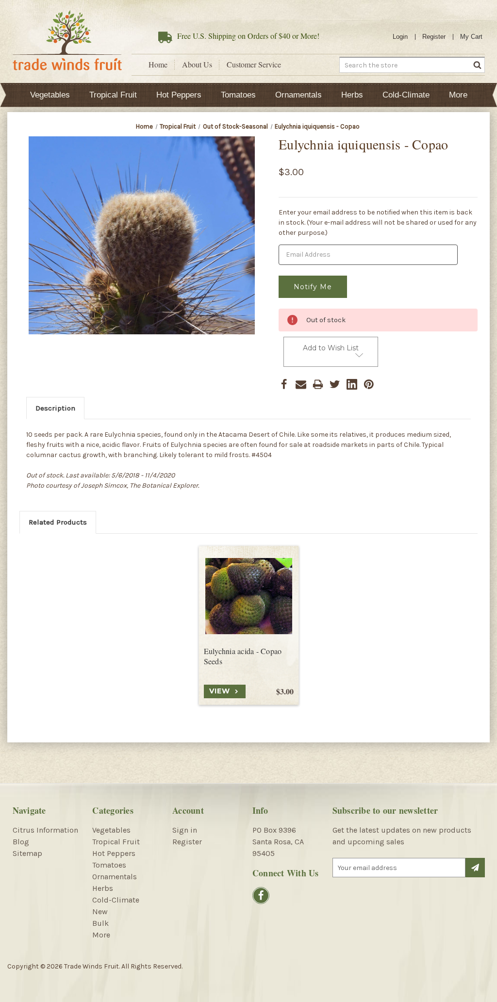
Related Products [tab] (58, 522)
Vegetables (50, 94)
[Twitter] (335, 384)
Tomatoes (238, 94)
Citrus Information (45, 830)
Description (55, 408)
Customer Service (254, 64)
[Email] (301, 384)
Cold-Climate (406, 94)
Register (434, 36)
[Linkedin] (352, 384)
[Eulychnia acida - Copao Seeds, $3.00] (248, 596)
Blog (21, 841)
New (100, 911)
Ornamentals (298, 94)
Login (400, 36)
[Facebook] (284, 384)
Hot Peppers (178, 94)
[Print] (318, 384)
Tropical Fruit (113, 94)
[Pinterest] (369, 384)
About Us (197, 64)
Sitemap (27, 853)
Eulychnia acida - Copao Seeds (243, 656)
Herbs (352, 94)
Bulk (100, 923)
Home (158, 64)
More (458, 94)
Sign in (184, 830)
